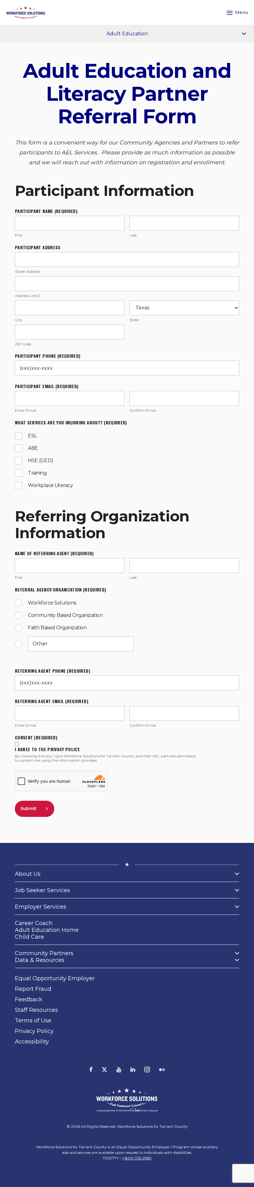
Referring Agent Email (51, 701)
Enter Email (25, 410)
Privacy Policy (34, 1031)
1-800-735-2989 (136, 1158)
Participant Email (46, 386)
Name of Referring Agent (54, 553)
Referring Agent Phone (52, 671)
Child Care (29, 936)
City (18, 320)
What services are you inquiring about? (71, 422)
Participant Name (46, 211)
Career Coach (34, 923)
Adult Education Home (47, 930)
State (134, 320)
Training (37, 473)
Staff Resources (36, 1010)
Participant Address (38, 247)
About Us (28, 873)
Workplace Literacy (50, 485)
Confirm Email (142, 410)
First (19, 235)
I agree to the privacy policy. (48, 749)
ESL (32, 436)
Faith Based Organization (57, 628)
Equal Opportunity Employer (55, 978)
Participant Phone (47, 356)
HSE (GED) (40, 460)
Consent (36, 737)
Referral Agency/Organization (60, 589)
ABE (33, 448)
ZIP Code (23, 344)
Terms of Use (33, 1020)
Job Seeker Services (42, 890)
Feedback (28, 999)
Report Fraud (33, 988)
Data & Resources (39, 960)
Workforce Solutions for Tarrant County (152, 1126)
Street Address (27, 271)
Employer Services (40, 906)
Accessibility (32, 1041)
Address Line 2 (27, 296)
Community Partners (44, 953)
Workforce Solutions (52, 603)
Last (133, 235)
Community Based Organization (65, 615)
